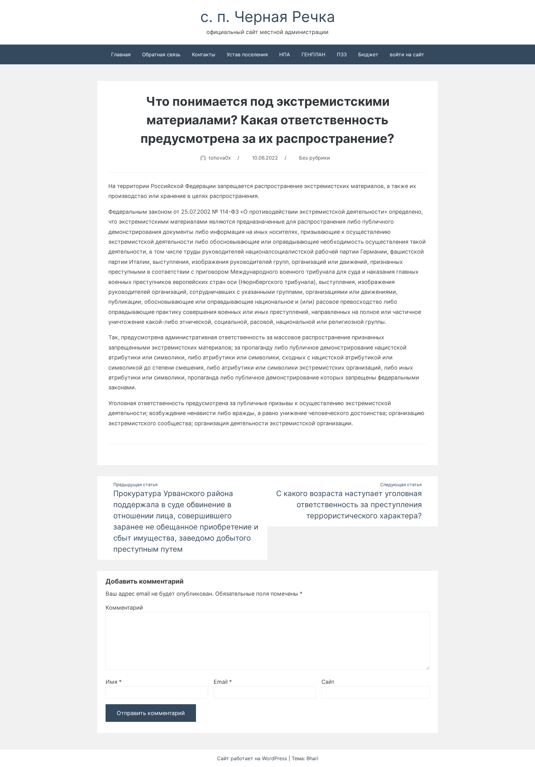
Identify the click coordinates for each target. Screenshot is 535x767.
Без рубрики (314, 158)
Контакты (203, 54)
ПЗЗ (342, 54)
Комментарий (124, 607)
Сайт (328, 682)
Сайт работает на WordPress (253, 758)
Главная (121, 54)
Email (223, 682)
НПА (284, 54)
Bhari (312, 758)
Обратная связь (161, 54)
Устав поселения (247, 54)
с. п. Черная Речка (267, 16)
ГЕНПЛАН (313, 54)
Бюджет (368, 54)
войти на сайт (407, 54)
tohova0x (220, 158)
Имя (114, 682)
